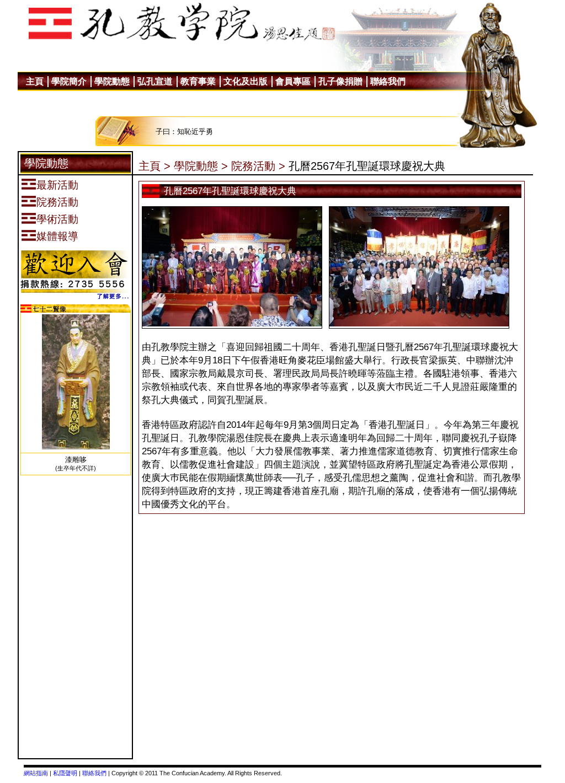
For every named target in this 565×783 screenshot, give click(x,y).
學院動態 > (201, 166)
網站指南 (36, 773)
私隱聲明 (65, 773)
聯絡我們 (94, 773)
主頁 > (154, 166)
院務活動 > (258, 166)
